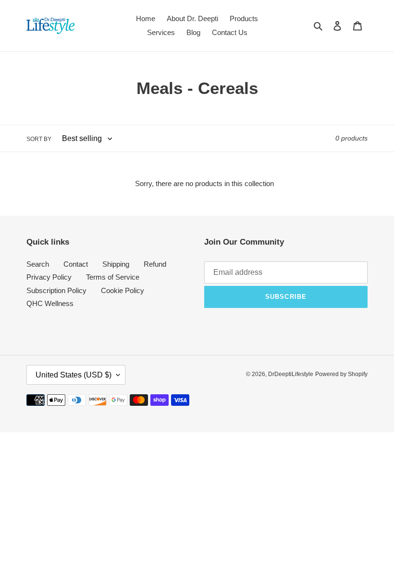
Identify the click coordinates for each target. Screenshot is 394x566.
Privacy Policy (49, 277)
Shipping (115, 264)
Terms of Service (112, 277)
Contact (75, 264)
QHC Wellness (50, 303)
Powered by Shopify (341, 374)
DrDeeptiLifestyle (290, 374)
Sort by (38, 139)
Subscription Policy (56, 290)
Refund (155, 264)
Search (37, 264)
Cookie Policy (122, 290)
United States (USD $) (73, 375)
